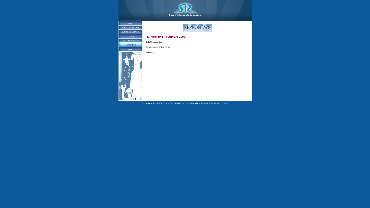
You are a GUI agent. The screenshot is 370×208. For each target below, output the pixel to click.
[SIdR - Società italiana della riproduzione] (185, 20)
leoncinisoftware (222, 103)
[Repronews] (197, 32)
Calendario (150, 52)
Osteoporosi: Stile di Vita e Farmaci (158, 47)
